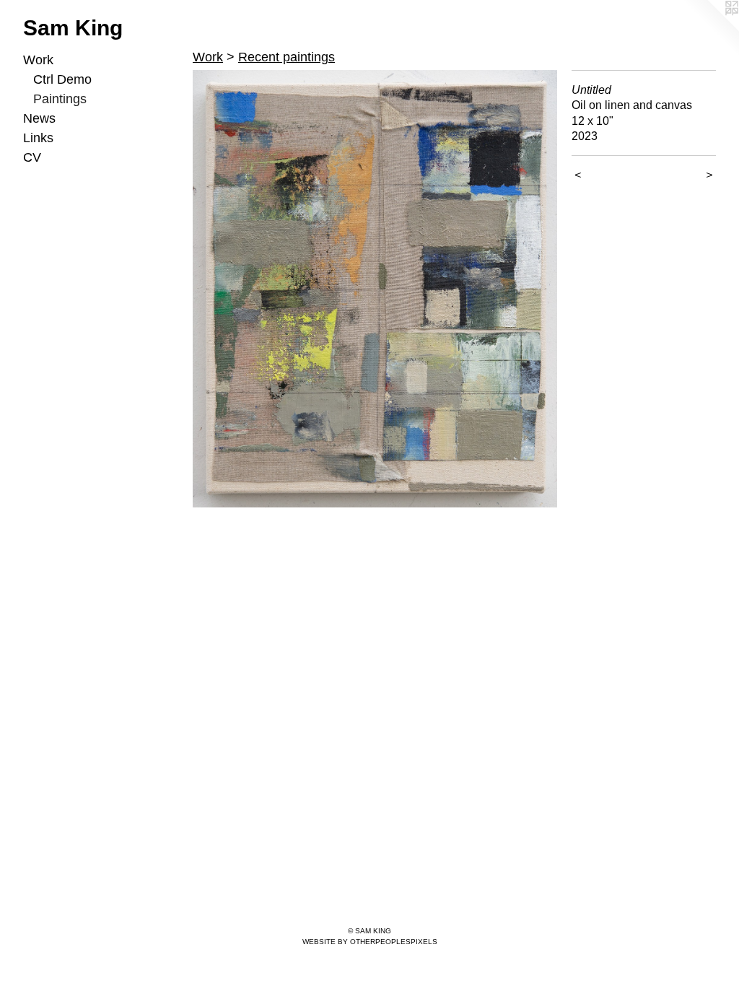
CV (32, 157)
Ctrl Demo (62, 79)
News (39, 118)
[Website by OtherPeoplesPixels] (710, 29)
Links (38, 138)
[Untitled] (375, 288)
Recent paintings (286, 57)
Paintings (60, 99)
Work (38, 60)
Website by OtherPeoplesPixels (369, 942)
